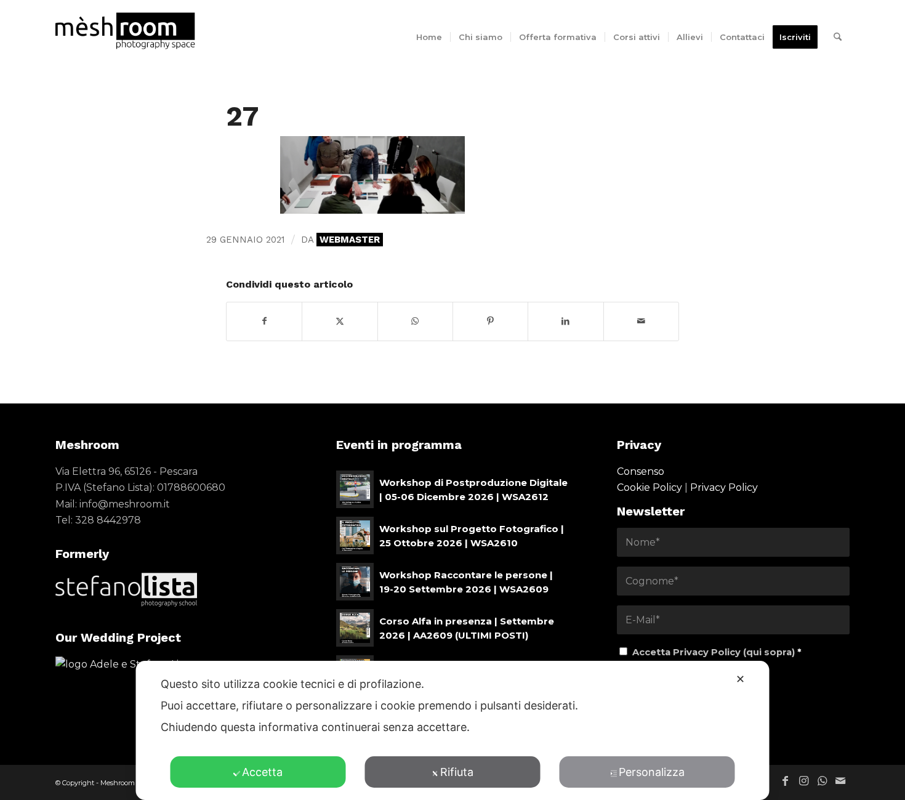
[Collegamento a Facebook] (785, 781)
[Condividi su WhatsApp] (415, 321)
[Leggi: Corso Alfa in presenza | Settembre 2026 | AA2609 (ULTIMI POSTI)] (355, 628)
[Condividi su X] (339, 321)
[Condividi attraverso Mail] (641, 321)
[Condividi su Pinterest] (490, 321)
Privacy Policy (724, 487)
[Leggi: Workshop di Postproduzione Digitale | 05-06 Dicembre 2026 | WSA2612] (355, 489)
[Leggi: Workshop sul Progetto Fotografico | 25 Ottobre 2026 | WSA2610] (355, 535)
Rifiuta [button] (456, 772)
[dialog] (453, 730)
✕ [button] (740, 679)
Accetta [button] (262, 772)
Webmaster (350, 239)
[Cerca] (838, 37)
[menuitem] (429, 37)
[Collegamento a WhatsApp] (822, 781)
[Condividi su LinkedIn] (565, 321)
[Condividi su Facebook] (264, 321)
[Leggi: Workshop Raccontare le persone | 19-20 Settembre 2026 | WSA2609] (355, 581)
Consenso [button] (640, 471)
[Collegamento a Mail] (840, 781)
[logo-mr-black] (133, 30)
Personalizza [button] (652, 772)
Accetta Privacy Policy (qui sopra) (717, 652)
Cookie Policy (649, 487)
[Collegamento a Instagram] (803, 781)
